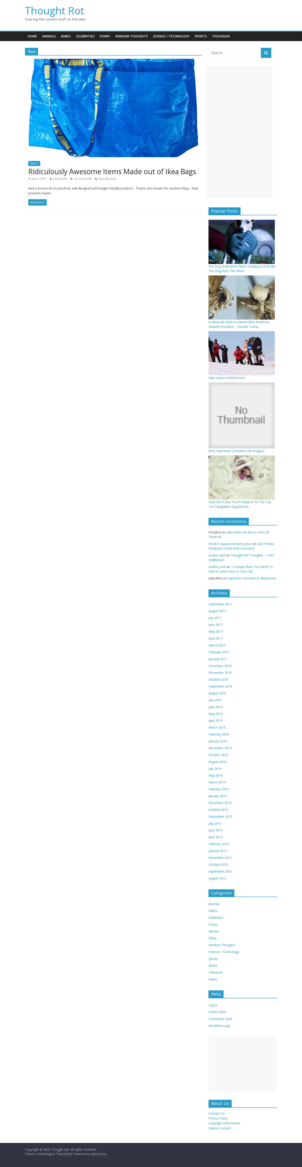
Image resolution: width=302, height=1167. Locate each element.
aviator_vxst (217, 567)
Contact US (216, 1113)
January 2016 (217, 741)
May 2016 (215, 714)
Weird (34, 163)
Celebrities (85, 36)
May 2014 (215, 775)
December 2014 (219, 748)
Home (32, 36)
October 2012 (218, 864)
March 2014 (217, 782)
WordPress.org (219, 1026)
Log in (212, 1005)
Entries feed (217, 1012)
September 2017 (220, 604)
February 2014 (218, 789)
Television (221, 36)
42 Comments (83, 179)
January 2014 (217, 796)
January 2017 (217, 659)
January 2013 (217, 851)
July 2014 (214, 768)
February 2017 (218, 652)
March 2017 (217, 645)
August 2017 (217, 611)
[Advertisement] (239, 132)
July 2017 (214, 618)
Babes (66, 36)
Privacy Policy (218, 1118)
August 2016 (217, 693)
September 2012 (220, 871)
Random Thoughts (131, 36)
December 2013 (219, 803)
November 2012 (220, 858)
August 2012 (217, 878)
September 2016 (220, 686)
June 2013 (215, 830)
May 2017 (215, 631)
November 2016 (220, 672)
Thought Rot (54, 10)
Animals (49, 36)
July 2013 (214, 823)
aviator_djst (216, 555)
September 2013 (220, 816)
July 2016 (214, 700)
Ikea (101, 179)
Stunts (213, 965)
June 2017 (215, 625)
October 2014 (218, 755)
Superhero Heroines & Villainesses (251, 578)
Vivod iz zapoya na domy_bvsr (229, 544)
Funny (105, 36)
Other (212, 938)
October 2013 (218, 810)
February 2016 (218, 734)
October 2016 (218, 679)
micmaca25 (60, 179)
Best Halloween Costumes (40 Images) (236, 451)
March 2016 (217, 727)
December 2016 (219, 666)
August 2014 (217, 762)
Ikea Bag (110, 179)
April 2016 (215, 720)
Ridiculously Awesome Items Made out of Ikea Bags (112, 171)
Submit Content (219, 1128)
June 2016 (215, 707)
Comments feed (220, 1019)
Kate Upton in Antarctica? (226, 378)
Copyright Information (224, 1123)
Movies (213, 931)
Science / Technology (171, 36)
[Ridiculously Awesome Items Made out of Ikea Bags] (113, 61)
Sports (201, 36)
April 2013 (215, 837)
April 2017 (215, 638)
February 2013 (218, 844)
